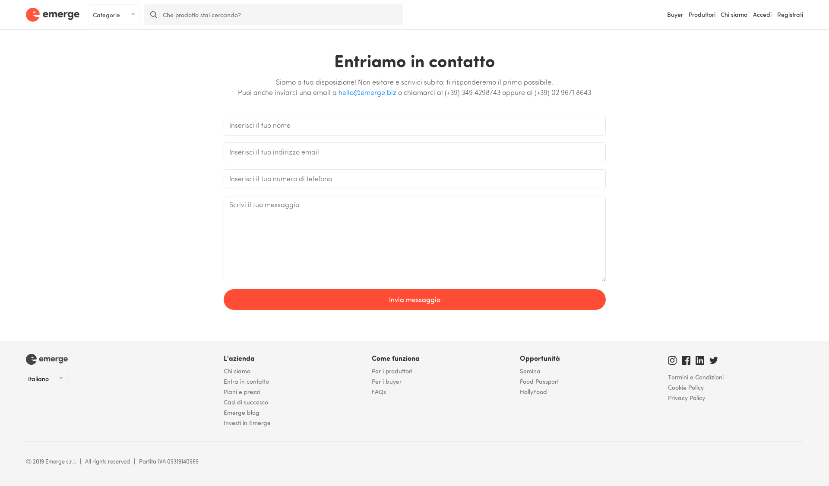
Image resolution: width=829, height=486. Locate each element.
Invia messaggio (414, 299)
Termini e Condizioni (696, 377)
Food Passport (539, 381)
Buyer (675, 14)
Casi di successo (246, 402)
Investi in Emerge (247, 422)
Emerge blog (241, 412)
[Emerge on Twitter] (713, 359)
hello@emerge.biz (367, 93)
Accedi (762, 14)
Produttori (702, 14)
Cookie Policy (686, 387)
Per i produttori (392, 371)
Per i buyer (387, 381)
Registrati (790, 14)
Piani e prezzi (242, 391)
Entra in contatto (246, 381)
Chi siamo (734, 14)
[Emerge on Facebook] (686, 359)
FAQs (379, 391)
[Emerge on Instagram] (672, 359)
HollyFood (533, 391)
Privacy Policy (686, 397)
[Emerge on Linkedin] (700, 359)
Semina (530, 371)
